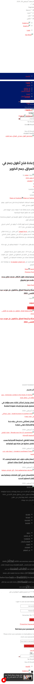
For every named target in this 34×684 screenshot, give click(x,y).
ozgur (26, 175)
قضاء (8, 582)
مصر (33, 587)
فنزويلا (14, 582)
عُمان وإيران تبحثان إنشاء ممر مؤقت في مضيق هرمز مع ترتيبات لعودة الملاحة (18, 404)
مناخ (31, 587)
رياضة (28, 532)
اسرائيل (10, 560)
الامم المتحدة (18, 564)
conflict (16, 561)
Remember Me (27, 615)
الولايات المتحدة (18, 568)
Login (28, 30)
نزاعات (23, 587)
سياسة (2, 577)
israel (20, 561)
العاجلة (28, 514)
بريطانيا (22, 573)
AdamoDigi (5, 591)
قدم (11, 581)
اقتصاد (4, 561)
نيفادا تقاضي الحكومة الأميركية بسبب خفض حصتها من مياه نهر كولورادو (18, 441)
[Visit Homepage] (29, 34)
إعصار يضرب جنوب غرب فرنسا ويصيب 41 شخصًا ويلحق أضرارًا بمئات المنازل (18, 460)
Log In (32, 650)
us (33, 561)
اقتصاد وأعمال (25, 91)
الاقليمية (27, 520)
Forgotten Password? (27, 624)
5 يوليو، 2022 (30, 177)
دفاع (15, 577)
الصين (2, 564)
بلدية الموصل (23, 231)
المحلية (28, 517)
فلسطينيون (22, 581)
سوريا (7, 577)
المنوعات (27, 96)
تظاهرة (12, 573)
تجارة (19, 573)
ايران (26, 572)
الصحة (28, 94)
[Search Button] (19, 656)
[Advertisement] (17, 53)
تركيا (16, 573)
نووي (20, 587)
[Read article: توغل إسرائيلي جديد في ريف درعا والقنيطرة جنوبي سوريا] (17, 415)
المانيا (28, 569)
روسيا (11, 577)
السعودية (12, 565)
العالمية (27, 523)
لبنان (2, 581)
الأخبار (28, 85)
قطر (5, 582)
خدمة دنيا (31, 577)
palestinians (25, 561)
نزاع (28, 586)
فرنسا (29, 581)
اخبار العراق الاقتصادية (18, 261)
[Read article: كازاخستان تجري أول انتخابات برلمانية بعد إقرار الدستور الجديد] (17, 470)
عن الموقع (26, 550)
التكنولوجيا (27, 538)
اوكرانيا (31, 573)
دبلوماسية (22, 577)
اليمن (8, 569)
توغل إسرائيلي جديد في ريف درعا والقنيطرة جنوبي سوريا (21, 423)
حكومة (5, 573)
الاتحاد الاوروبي (27, 565)
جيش (8, 572)
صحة (33, 582)
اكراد (33, 565)
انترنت (6, 569)
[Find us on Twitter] (33, 504)
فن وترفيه (27, 88)
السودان (7, 564)
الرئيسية (28, 76)
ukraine (30, 561)
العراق (32, 568)
